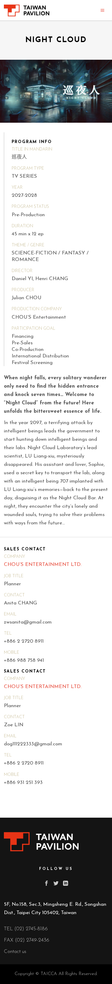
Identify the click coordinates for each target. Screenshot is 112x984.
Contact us (15, 951)
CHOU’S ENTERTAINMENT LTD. (43, 564)
